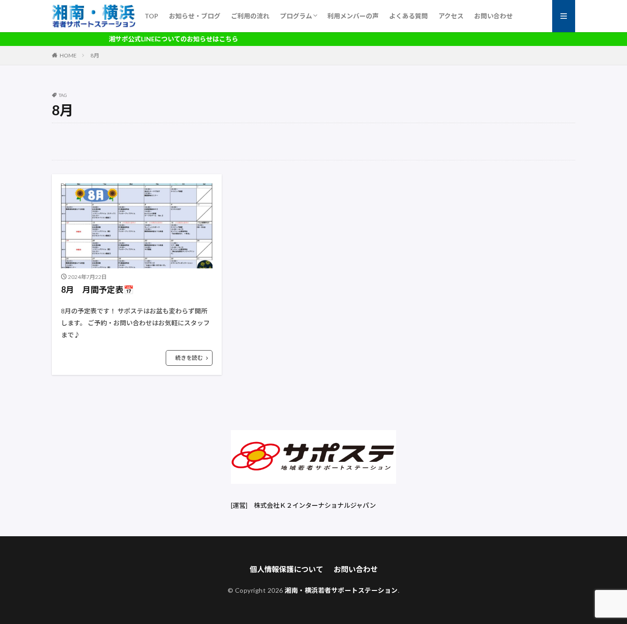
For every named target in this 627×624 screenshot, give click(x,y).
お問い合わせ (493, 16)
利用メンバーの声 (353, 16)
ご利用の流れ (250, 16)
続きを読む (189, 357)
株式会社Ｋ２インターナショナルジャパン (315, 505)
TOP (151, 16)
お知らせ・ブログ (194, 16)
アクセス (451, 16)
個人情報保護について (286, 569)
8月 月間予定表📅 (97, 289)
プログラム (296, 16)
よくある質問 (408, 16)
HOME (68, 55)
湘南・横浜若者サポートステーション (341, 590)
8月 (94, 55)
